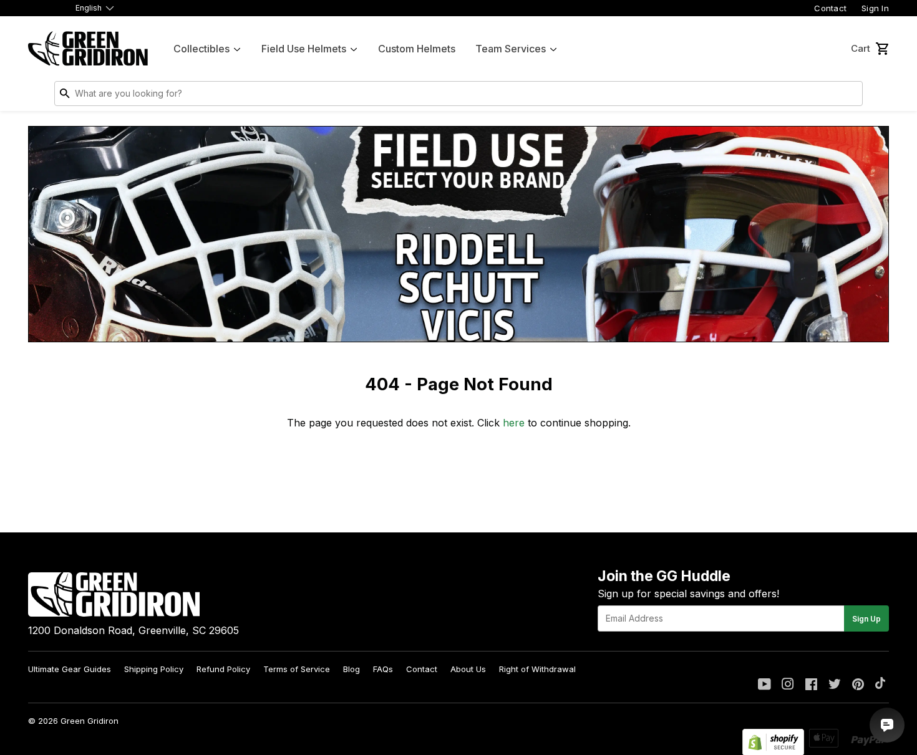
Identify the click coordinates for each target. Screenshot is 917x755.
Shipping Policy (153, 669)
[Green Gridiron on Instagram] (788, 685)
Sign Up (866, 618)
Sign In (875, 8)
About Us (468, 669)
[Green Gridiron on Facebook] (811, 685)
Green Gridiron (90, 721)
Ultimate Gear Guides (69, 669)
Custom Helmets (416, 48)
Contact (830, 8)
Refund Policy (223, 669)
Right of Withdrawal (537, 669)
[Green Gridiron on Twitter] (834, 685)
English (88, 7)
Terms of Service (296, 669)
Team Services (510, 48)
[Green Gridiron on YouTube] (764, 685)
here (514, 422)
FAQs (383, 669)
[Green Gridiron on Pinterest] (858, 685)
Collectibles (201, 48)
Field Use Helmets (303, 48)
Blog (351, 669)
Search (850, 96)
